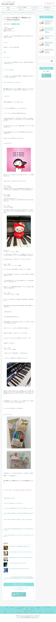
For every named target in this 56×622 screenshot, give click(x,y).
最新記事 (5, 612)
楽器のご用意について (47, 7)
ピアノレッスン (11, 612)
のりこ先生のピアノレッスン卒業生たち (36, 612)
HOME (7, 607)
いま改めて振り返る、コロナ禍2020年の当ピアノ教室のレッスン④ (19, 546)
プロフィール (35, 9)
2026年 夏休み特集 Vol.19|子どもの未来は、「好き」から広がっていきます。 (48, 50)
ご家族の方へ (38, 607)
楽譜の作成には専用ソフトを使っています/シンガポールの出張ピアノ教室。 (21, 557)
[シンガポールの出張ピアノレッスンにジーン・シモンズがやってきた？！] (6, 555)
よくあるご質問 (19, 612)
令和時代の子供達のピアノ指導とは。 (9, 498)
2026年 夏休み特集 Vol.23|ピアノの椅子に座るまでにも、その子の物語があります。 (48, 21)
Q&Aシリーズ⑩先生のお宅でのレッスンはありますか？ (12, 82)
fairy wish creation (8, 3)
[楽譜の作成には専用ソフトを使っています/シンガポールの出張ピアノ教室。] (6, 560)
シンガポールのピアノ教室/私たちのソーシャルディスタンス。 (13, 503)
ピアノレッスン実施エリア (47, 607)
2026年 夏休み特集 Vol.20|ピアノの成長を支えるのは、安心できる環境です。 (48, 43)
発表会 (8, 9)
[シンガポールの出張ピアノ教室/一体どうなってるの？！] (6, 566)
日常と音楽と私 (26, 612)
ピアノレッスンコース (34, 7)
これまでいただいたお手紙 (48, 612)
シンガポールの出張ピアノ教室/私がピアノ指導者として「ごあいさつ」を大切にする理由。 (18, 519)
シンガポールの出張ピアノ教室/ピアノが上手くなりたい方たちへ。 (19, 568)
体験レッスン (21, 9)
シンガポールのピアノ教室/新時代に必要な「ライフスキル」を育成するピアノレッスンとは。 (18, 508)
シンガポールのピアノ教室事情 (21, 7)
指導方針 (8, 7)
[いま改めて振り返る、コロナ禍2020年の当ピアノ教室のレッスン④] (6, 549)
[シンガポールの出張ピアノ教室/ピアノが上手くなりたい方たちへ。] (6, 571)
